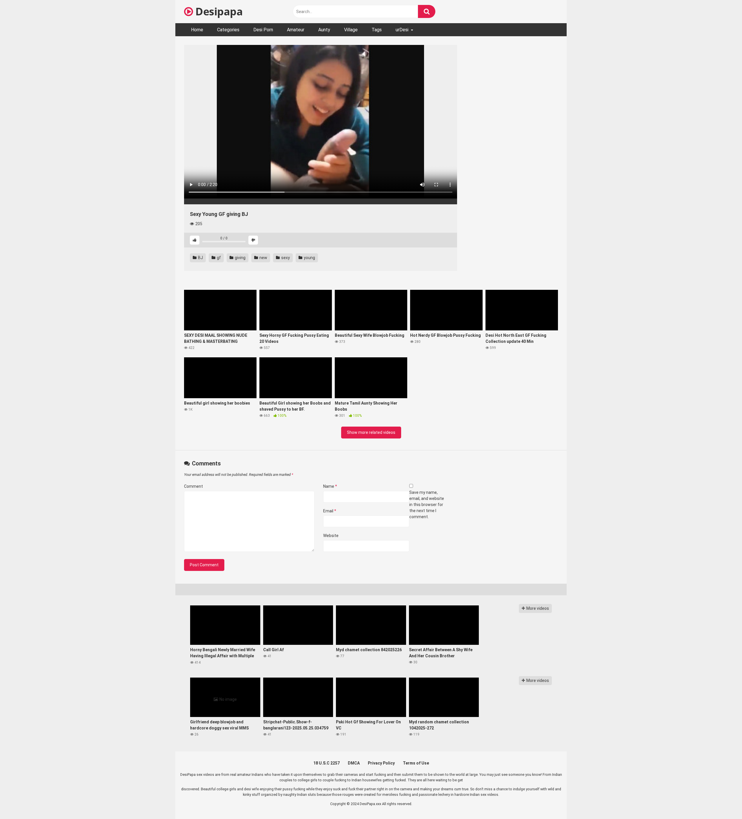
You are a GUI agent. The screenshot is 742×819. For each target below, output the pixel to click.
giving (239, 257)
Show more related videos (371, 432)
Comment (193, 486)
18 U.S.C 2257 (326, 763)
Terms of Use (416, 763)
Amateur (295, 29)
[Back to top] (722, 801)
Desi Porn (263, 29)
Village (351, 29)
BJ (200, 257)
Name (330, 486)
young (309, 257)
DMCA (354, 763)
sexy (285, 257)
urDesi (402, 29)
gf (218, 257)
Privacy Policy (381, 763)
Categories (228, 29)
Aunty (324, 29)
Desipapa (218, 11)
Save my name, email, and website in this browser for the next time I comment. (426, 504)
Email (329, 511)
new (263, 257)
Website (331, 535)
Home (197, 29)
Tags (377, 29)
